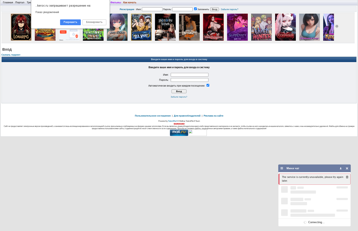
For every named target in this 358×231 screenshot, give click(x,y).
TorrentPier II (172, 121)
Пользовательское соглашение (153, 115)
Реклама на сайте (213, 115)
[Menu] (281, 168)
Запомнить (203, 9)
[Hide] (347, 168)
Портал (19, 2)
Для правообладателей (187, 115)
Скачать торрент (10, 55)
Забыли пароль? (229, 9)
